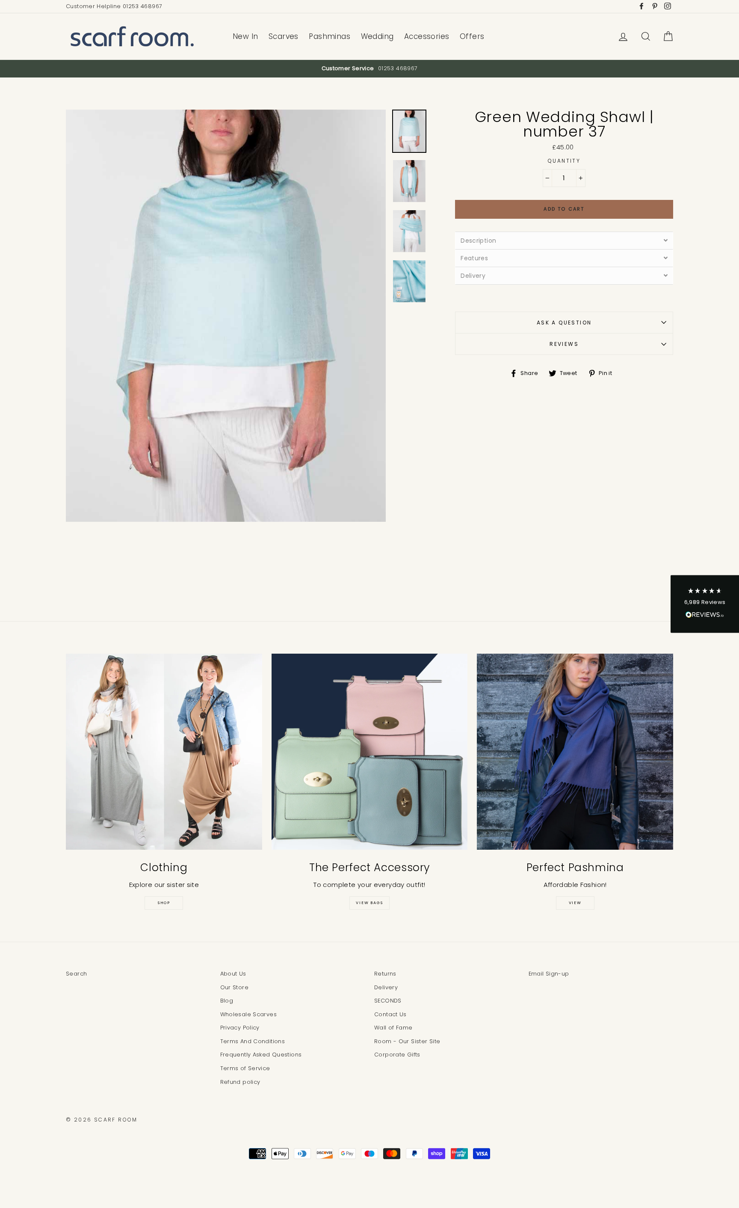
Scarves (284, 36)
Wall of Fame (393, 1027)
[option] (369, 68)
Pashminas (329, 36)
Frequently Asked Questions (261, 1054)
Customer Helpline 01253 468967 (114, 6)
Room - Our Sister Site (407, 1041)
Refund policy (240, 1082)
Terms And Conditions (252, 1041)
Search (76, 973)
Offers (472, 36)
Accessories (426, 36)
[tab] (564, 240)
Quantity (564, 160)
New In (245, 36)
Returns (385, 973)
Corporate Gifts (397, 1054)
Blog (227, 1000)
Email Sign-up (549, 973)
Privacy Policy (240, 1027)
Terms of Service (245, 1068)
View (575, 902)
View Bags (369, 902)
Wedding (377, 36)
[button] (705, 604)
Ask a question (564, 322)
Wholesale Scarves (248, 1014)
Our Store (234, 987)
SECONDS (388, 1000)
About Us (233, 973)
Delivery (386, 987)
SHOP (164, 902)
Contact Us (390, 1014)
